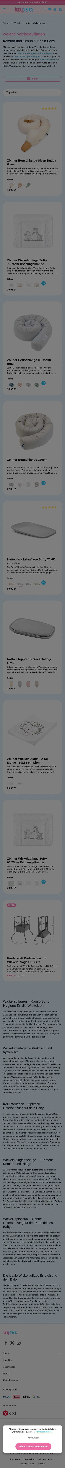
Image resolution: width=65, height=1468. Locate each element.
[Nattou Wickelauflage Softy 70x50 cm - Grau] (32, 530)
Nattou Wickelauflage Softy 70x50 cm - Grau (31, 561)
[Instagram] (18, 1343)
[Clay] (20, 584)
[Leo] (37, 285)
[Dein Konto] (55, 9)
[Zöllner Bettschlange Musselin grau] (32, 330)
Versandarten (9, 1405)
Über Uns (7, 1360)
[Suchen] (44, 9)
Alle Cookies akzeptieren (33, 1446)
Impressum (15, 1459)
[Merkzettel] (50, 9)
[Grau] (28, 384)
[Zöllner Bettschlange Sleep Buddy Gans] (32, 131)
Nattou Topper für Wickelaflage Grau (29, 661)
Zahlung (42, 1459)
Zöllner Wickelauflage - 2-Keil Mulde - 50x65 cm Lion (28, 760)
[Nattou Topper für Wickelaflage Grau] (32, 630)
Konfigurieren (33, 1438)
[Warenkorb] (60, 9)
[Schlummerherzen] (28, 484)
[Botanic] (11, 883)
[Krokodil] (28, 185)
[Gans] (11, 185)
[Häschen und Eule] (28, 285)
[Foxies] (20, 285)
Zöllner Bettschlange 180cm (27, 459)
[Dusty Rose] (20, 384)
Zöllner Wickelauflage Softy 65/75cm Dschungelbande (27, 860)
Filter (34, 78)
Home (6, 1353)
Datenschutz (29, 1459)
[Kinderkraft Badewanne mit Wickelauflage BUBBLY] (32, 929)
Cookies (41, 1463)
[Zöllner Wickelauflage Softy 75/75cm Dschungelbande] (32, 231)
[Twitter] (12, 1343)
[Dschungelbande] (11, 285)
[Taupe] (37, 684)
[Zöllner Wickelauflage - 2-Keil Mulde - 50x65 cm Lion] (32, 729)
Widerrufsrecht (27, 1463)
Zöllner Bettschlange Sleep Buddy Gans (31, 162)
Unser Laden (9, 1367)
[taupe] (37, 484)
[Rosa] (28, 684)
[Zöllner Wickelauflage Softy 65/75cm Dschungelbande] (32, 829)
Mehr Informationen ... (44, 1432)
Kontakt (6, 1373)
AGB (50, 1459)
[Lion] (20, 783)
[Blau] (11, 384)
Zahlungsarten (10, 1389)
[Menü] (4, 9)
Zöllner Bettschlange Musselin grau (29, 361)
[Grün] (37, 384)
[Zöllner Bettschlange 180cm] (32, 430)
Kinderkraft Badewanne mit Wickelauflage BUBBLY (26, 960)
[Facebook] (6, 1343)
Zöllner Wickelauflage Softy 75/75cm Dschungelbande (27, 262)
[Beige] (11, 584)
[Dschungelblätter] (11, 484)
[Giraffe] (20, 185)
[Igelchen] (11, 783)
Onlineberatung (10, 1380)
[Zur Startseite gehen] (24, 9)
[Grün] (37, 584)
